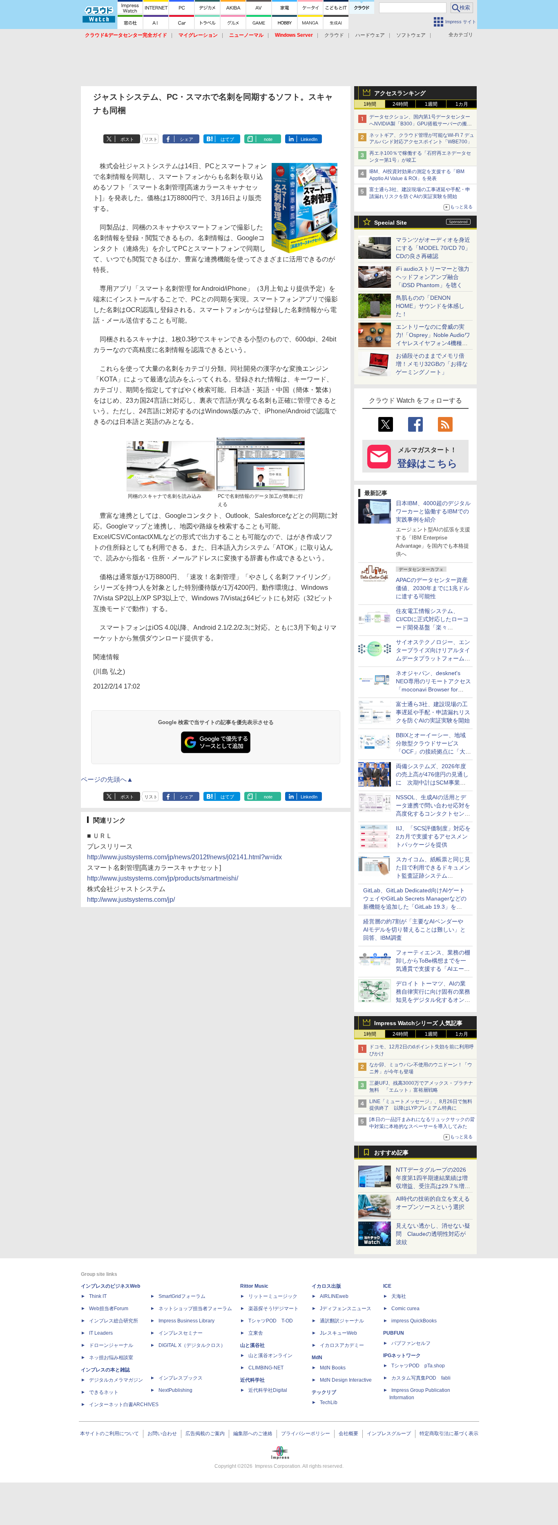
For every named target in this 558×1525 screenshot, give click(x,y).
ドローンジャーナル (111, 1345)
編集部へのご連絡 (252, 1433)
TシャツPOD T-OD (270, 1321)
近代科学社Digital (267, 1390)
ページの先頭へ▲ (107, 779)
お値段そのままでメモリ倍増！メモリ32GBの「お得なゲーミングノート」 (432, 363)
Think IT (98, 1296)
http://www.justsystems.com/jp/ (131, 899)
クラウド (334, 35)
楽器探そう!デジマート (273, 1308)
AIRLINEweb (334, 1296)
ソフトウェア (411, 35)
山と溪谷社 (252, 1345)
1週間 (431, 104)
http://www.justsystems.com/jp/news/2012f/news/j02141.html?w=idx (184, 857)
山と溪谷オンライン (270, 1355)
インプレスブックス (180, 1378)
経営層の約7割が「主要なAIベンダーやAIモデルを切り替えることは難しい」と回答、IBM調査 (414, 929)
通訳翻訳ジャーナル (342, 1321)
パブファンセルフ (411, 1343)
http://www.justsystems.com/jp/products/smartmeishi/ (162, 878)
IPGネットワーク (402, 1355)
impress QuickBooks (414, 1321)
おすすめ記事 (391, 1152)
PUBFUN (393, 1333)
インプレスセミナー (180, 1333)
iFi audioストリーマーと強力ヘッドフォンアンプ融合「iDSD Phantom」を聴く (432, 276)
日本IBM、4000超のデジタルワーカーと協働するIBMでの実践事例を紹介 (433, 511)
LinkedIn (309, 139)
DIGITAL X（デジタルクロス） (191, 1345)
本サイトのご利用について (109, 1433)
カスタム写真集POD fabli (421, 1378)
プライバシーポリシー (305, 1433)
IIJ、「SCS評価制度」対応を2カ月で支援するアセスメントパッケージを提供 (433, 836)
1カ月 (461, 104)
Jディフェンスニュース (345, 1308)
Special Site (390, 222)
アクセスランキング (400, 93)
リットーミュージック (272, 1296)
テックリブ (324, 1392)
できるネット (103, 1392)
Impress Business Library (186, 1321)
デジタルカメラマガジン (116, 1380)
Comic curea (405, 1308)
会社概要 (348, 1433)
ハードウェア (370, 35)
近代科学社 (252, 1380)
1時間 (370, 104)
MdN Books (333, 1368)
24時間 (400, 104)
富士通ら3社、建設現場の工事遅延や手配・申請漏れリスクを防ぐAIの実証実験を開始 (433, 712)
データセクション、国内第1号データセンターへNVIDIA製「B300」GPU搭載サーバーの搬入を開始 (420, 124)
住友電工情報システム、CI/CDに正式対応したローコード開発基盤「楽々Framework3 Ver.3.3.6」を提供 (433, 627)
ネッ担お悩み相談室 (111, 1357)
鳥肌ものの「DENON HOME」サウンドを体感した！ (430, 305)
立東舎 (255, 1333)
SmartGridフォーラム (181, 1296)
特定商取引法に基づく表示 (449, 1433)
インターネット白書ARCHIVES (123, 1404)
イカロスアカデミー (342, 1345)
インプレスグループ (389, 1433)
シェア (186, 139)
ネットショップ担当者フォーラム (195, 1308)
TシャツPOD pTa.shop (418, 1366)
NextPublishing (175, 1390)
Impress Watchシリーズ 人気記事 (418, 1023)
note (268, 139)
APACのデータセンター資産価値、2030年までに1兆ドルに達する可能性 (432, 588)
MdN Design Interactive (346, 1380)
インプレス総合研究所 (113, 1321)
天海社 (398, 1296)
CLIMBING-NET (265, 1368)
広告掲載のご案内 (205, 1433)
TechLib (328, 1402)
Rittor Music (254, 1286)
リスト (151, 139)
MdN (317, 1357)
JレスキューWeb (338, 1333)
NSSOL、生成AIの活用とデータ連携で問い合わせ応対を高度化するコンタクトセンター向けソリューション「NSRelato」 (433, 813)
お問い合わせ (162, 1433)
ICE (387, 1286)
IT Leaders (101, 1333)
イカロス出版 (326, 1286)
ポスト (127, 139)
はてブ (227, 139)
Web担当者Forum (108, 1308)
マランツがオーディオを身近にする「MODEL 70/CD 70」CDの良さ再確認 (433, 247)
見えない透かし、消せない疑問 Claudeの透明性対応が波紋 (433, 1233)
